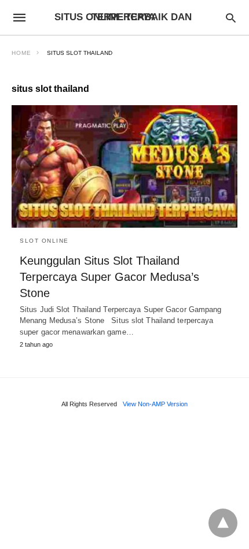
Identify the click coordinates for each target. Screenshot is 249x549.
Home (21, 53)
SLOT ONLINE (44, 241)
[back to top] (222, 523)
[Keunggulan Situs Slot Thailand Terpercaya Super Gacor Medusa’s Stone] (124, 166)
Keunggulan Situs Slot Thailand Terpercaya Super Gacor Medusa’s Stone (109, 276)
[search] (230, 17)
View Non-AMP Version (155, 403)
